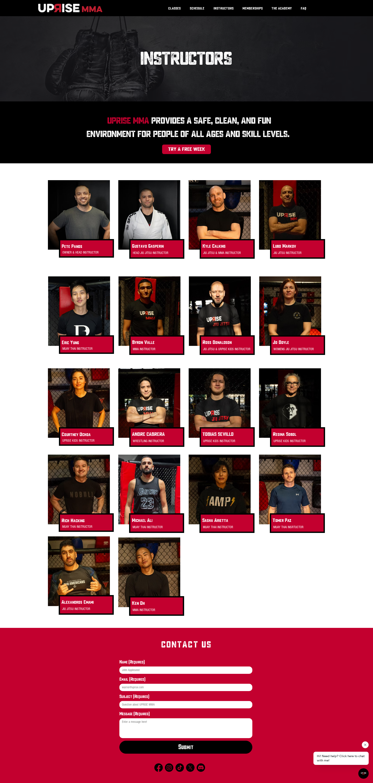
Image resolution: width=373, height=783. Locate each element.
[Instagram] (169, 767)
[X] (190, 767)
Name (132, 662)
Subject (134, 696)
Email (132, 679)
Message (134, 713)
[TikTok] (179, 767)
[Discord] (201, 767)
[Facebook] (158, 767)
